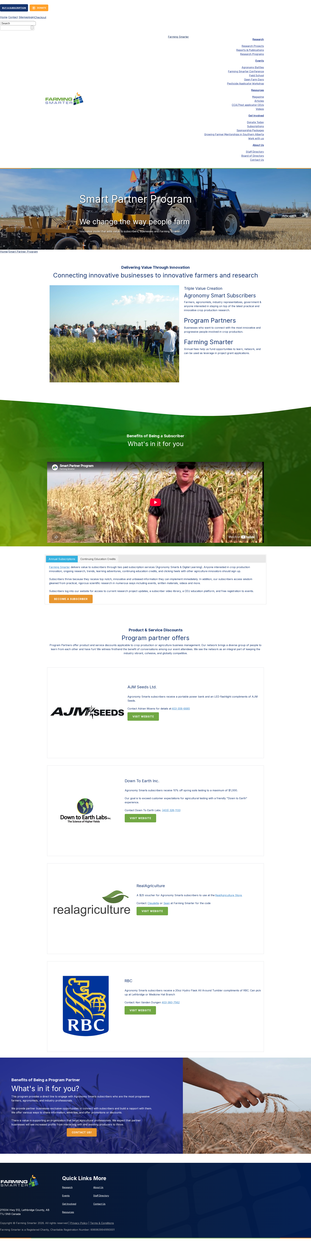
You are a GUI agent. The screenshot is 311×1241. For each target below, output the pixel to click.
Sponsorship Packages (250, 130)
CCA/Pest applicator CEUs (248, 105)
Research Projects (253, 46)
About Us (258, 145)
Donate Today (255, 122)
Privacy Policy (79, 1223)
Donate (41, 8)
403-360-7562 (171, 1002)
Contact (13, 17)
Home (3, 17)
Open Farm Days (254, 79)
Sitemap (24, 17)
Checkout (40, 17)
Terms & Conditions (102, 1223)
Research (258, 39)
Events (259, 60)
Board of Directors (252, 155)
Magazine (258, 96)
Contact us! (82, 1132)
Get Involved (256, 115)
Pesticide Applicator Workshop (245, 83)
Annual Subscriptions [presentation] (62, 559)
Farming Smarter (178, 36)
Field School (256, 75)
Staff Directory (255, 151)
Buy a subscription (14, 8)
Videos (260, 109)
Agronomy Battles (253, 67)
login (31, 17)
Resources (257, 90)
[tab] (62, 559)
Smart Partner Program (23, 251)
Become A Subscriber (71, 599)
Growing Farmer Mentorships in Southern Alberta (234, 134)
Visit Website (143, 716)
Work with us (256, 138)
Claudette (153, 903)
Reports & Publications (250, 50)
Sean (166, 903)
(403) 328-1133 (171, 810)
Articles (259, 100)
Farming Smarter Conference (246, 71)
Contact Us (257, 159)
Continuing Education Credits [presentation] (98, 559)
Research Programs (252, 54)
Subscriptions (255, 126)
